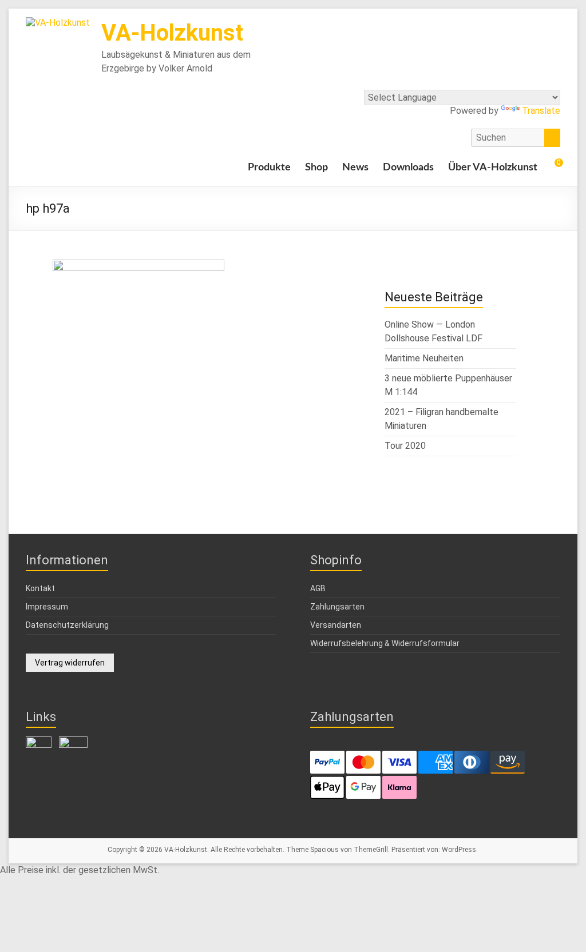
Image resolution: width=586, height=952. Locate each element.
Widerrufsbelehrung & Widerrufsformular (385, 643)
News (355, 167)
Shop (316, 167)
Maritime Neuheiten (424, 358)
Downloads (408, 167)
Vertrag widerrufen (70, 662)
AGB (318, 588)
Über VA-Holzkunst (492, 167)
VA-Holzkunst (172, 32)
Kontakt (40, 588)
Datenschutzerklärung (67, 625)
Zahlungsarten (337, 606)
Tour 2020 (405, 445)
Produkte (269, 167)
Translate (541, 110)
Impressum (47, 606)
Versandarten (335, 625)
